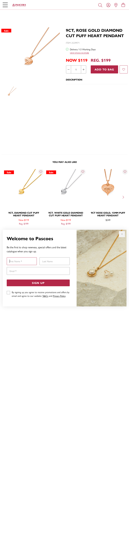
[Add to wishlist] (124, 69)
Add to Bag (104, 69)
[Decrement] (68, 69)
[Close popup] (122, 234)
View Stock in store (79, 53)
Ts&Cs (45, 295)
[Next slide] (123, 197)
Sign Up (38, 283)
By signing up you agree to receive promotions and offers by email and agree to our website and (40, 293)
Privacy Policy (59, 295)
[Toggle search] (101, 5)
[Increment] (83, 69)
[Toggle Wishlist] (41, 171)
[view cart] (123, 5)
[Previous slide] (5, 197)
